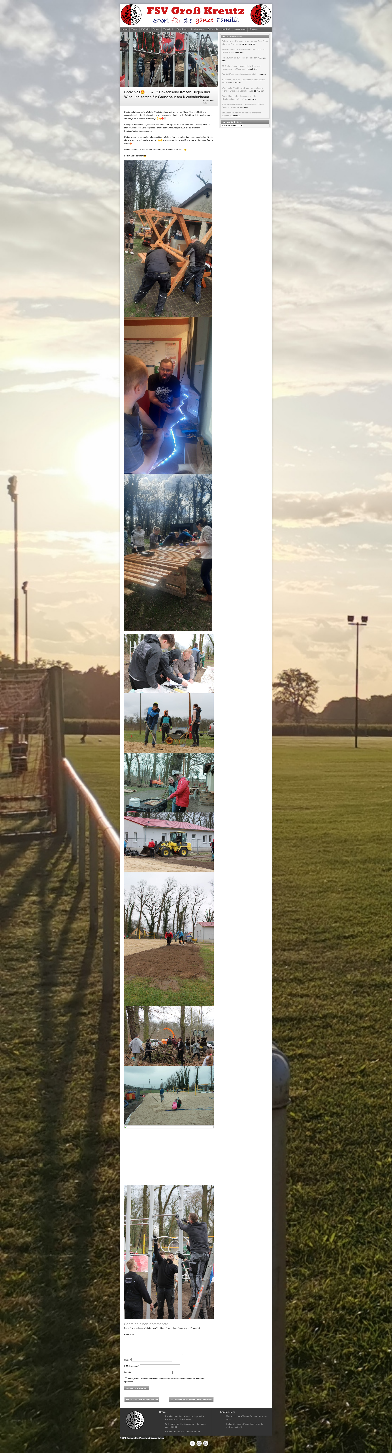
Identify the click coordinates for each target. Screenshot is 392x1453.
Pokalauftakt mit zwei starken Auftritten (239, 57)
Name (127, 1359)
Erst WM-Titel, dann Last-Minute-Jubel (239, 74)
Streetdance (239, 29)
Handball (226, 29)
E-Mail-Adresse (131, 1366)
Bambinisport (197, 29)
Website (127, 1372)
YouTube (199, 1443)
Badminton (182, 29)
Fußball (145, 29)
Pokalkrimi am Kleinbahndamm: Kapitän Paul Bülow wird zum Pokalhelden (185, 1418)
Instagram (206, 1443)
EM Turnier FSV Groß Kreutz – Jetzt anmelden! (191, 1399)
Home (124, 29)
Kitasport (253, 29)
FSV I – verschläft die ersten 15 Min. (142, 1399)
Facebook (192, 1443)
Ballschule (213, 29)
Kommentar (130, 1334)
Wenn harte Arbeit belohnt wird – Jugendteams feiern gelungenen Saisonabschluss (242, 89)
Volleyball (168, 29)
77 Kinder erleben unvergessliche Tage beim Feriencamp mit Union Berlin (241, 67)
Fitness (156, 29)
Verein (134, 29)
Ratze (205, 103)
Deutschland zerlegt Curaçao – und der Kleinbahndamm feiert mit (239, 97)
